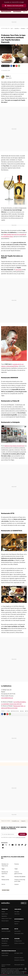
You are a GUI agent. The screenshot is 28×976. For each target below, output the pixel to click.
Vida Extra (17, 913)
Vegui (3, 868)
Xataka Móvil (5, 913)
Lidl (11, 28)
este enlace (19, 269)
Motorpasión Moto (18, 933)
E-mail (19, 66)
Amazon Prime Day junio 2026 (19, 880)
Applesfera (4, 916)
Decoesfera (4, 943)
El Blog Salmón (18, 941)
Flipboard (16, 66)
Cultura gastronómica (18, 872)
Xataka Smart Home (6, 918)
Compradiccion (5, 945)
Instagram (16, 844)
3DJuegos (16, 911)
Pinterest (19, 844)
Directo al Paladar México (6, 965)
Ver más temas (5, 890)
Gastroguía (17, 11)
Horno (3, 884)
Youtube (12, 844)
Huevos (16, 884)
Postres (16, 864)
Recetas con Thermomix (5, 864)
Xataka (3, 911)
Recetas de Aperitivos (5, 872)
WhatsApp (3, 844)
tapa (22, 711)
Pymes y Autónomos (19, 943)
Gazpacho (23, 821)
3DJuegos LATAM (18, 953)
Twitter (14, 66)
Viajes (8, 711)
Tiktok (25, 844)
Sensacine (16, 921)
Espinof (16, 923)
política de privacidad (20, 837)
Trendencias (5, 941)
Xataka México (5, 953)
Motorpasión (17, 931)
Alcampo (23, 28)
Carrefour (17, 28)
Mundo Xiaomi (5, 920)
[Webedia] (5, 904)
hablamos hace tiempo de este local (14, 446)
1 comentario (6, 65)
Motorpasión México (19, 964)
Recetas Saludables (19, 876)
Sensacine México (18, 957)
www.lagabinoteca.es (7, 698)
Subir (22, 903)
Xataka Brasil (5, 955)
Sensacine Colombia (19, 960)
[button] (8, 76)
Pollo (3, 876)
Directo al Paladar (6, 931)
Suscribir (22, 834)
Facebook (11, 66)
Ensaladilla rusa (15, 821)
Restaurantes (6, 11)
